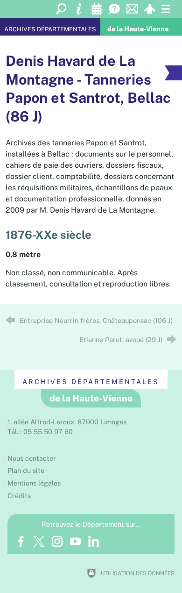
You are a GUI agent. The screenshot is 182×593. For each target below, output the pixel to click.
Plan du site (25, 470)
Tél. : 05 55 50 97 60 (40, 432)
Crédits (19, 496)
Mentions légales (34, 483)
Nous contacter (31, 458)
